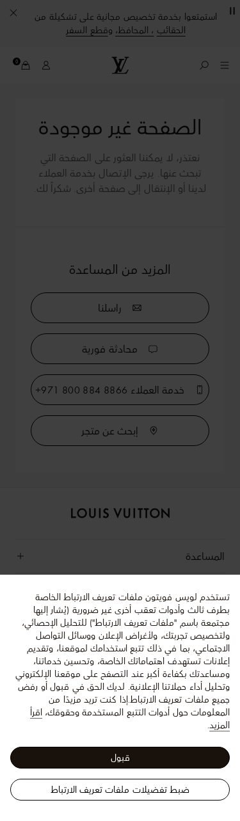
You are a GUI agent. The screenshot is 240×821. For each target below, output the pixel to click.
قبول (120, 757)
